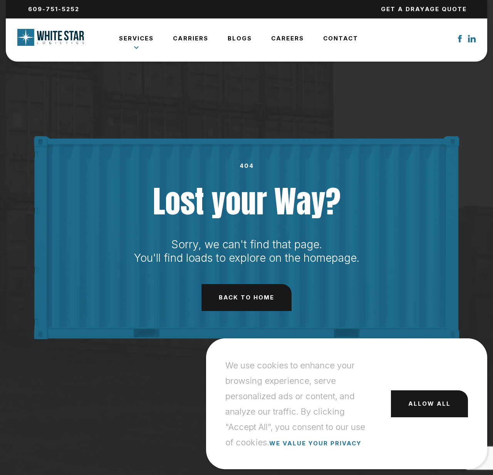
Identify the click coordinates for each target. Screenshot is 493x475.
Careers (287, 38)
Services (136, 38)
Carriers (190, 38)
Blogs (240, 38)
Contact (340, 38)
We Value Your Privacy (315, 443)
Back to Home (246, 297)
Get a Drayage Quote (424, 9)
